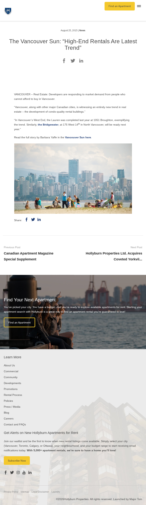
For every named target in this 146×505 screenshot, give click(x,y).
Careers (8, 418)
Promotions (10, 389)
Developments (12, 383)
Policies (8, 400)
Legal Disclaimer (40, 492)
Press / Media (12, 406)
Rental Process (13, 394)
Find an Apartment (120, 6)
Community (10, 377)
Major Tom (135, 499)
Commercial (11, 371)
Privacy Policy (11, 492)
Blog (6, 412)
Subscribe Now (17, 460)
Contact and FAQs (15, 424)
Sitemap (25, 492)
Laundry (56, 492)
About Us (9, 365)
